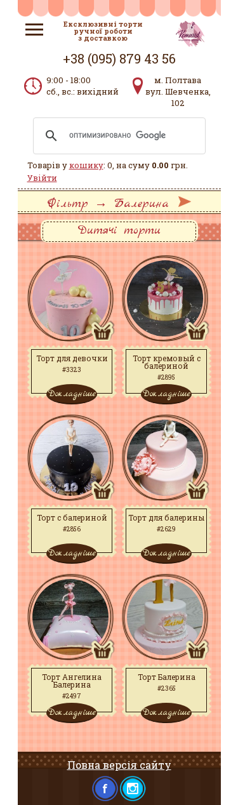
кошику (86, 165)
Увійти (42, 177)
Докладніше (72, 393)
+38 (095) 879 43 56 (119, 58)
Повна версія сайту (119, 764)
